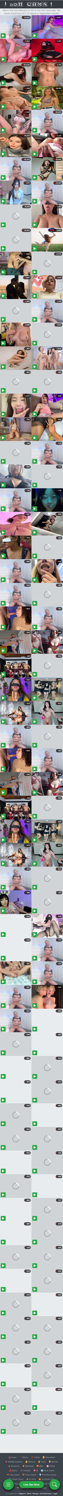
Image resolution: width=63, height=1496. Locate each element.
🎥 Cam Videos (47, 1483)
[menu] (8, 1484)
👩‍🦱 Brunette (13, 1466)
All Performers (46, 1493)
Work (29, 1493)
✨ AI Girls (31, 1479)
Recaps (36, 1493)
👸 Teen (42, 1461)
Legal (55, 1493)
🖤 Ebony (23, 1457)
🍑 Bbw (40, 1466)
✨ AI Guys (14, 1483)
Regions (22, 1493)
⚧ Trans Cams (29, 1474)
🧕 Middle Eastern (13, 1461)
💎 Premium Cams (47, 1474)
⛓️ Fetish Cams (16, 1479)
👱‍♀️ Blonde (53, 1461)
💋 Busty (13, 1470)
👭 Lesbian (25, 1470)
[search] (54, 1484)
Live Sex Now (32, 1484)
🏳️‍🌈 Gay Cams (13, 1474)
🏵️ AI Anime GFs (46, 1479)
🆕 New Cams (47, 1470)
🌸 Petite (50, 1466)
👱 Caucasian (48, 1457)
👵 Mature (30, 1461)
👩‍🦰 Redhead (28, 1466)
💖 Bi (35, 1470)
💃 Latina (35, 1457)
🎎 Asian (12, 1457)
